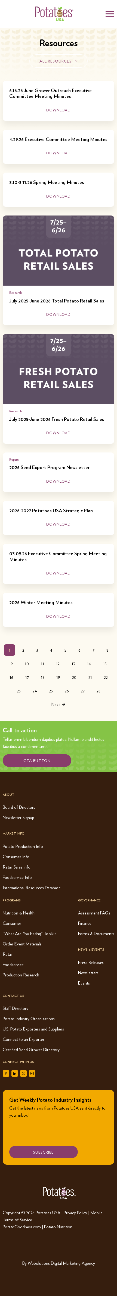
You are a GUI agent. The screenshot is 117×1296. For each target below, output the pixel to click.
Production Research (21, 975)
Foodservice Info (17, 877)
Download (58, 110)
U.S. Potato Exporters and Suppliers (33, 1029)
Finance (84, 923)
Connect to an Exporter (23, 1039)
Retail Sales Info (16, 867)
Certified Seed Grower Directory (31, 1049)
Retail (8, 954)
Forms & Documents (96, 933)
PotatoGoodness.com (22, 1226)
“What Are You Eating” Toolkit (29, 933)
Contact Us (13, 995)
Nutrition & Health (19, 913)
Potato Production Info (23, 846)
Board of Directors (19, 807)
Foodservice (13, 964)
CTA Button (37, 760)
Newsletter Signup (18, 817)
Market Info (13, 833)
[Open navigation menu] (110, 14)
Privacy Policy (75, 1212)
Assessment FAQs (94, 913)
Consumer (12, 923)
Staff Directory (15, 1008)
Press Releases (91, 962)
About (8, 794)
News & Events (91, 949)
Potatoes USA (48, 1212)
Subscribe (43, 1152)
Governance (89, 900)
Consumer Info (16, 856)
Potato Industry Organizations (29, 1018)
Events (84, 983)
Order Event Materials (22, 944)
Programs (12, 900)
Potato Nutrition (58, 1226)
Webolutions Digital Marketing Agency (61, 1263)
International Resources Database (32, 887)
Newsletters (88, 972)
